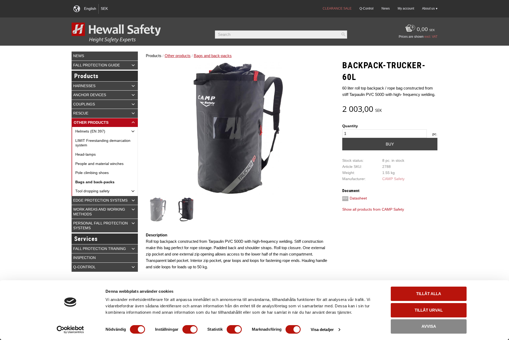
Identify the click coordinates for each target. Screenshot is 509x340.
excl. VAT (430, 37)
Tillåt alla (428, 293)
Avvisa (429, 326)
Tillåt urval (429, 310)
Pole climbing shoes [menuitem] (92, 173)
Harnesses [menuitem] (84, 86)
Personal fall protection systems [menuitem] (100, 225)
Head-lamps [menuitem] (85, 154)
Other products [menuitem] (91, 123)
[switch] (190, 329)
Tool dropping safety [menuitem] (92, 191)
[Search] (343, 35)
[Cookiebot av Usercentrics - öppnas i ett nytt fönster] (70, 330)
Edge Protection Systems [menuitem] (100, 200)
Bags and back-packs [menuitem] (95, 182)
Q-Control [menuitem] (366, 8)
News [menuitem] (385, 8)
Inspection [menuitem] (84, 258)
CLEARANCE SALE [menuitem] (337, 8)
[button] (133, 65)
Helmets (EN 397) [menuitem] (90, 131)
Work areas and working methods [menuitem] (99, 211)
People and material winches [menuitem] (99, 164)
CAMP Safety (393, 179)
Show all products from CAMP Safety (373, 209)
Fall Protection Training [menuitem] (99, 249)
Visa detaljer (322, 329)
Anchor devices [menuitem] (89, 95)
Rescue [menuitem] (80, 113)
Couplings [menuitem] (84, 104)
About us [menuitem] (428, 8)
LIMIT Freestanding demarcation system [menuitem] (102, 143)
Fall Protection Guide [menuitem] (96, 65)
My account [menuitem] (406, 8)
